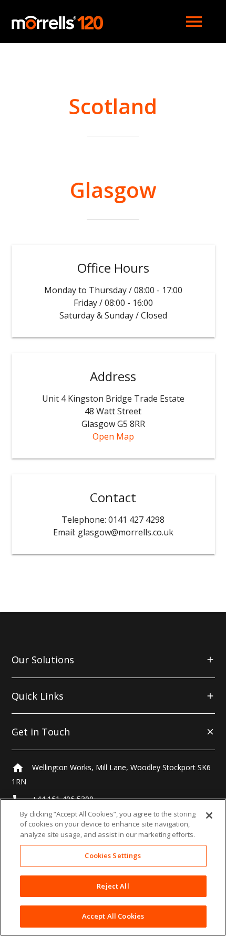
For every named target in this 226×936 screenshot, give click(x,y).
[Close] (209, 815)
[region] (113, 867)
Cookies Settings (113, 855)
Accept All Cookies (113, 916)
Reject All (113, 886)
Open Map (113, 436)
